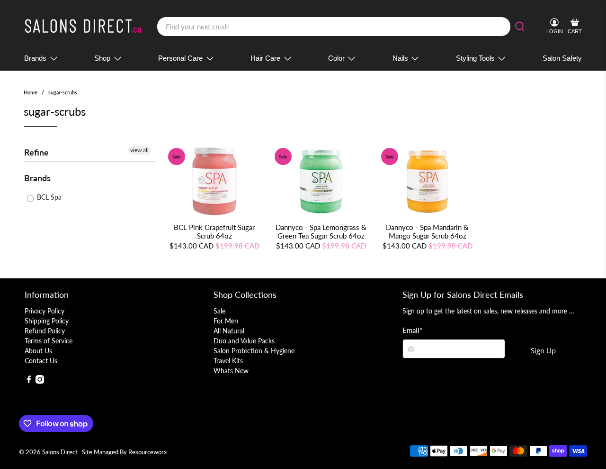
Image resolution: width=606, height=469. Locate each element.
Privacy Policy (44, 311)
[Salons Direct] (83, 27)
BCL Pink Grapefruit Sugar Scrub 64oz (214, 231)
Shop (102, 58)
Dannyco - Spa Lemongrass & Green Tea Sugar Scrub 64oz (321, 231)
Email (412, 330)
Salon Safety (562, 58)
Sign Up (543, 350)
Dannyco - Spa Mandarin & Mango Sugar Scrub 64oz (427, 231)
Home (30, 92)
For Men (226, 321)
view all (139, 150)
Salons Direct (60, 452)
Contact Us (41, 361)
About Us (38, 351)
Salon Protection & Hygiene (254, 351)
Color (336, 58)
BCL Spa (48, 197)
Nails (400, 58)
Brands (35, 58)
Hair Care (265, 58)
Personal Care (180, 58)
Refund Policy (45, 331)
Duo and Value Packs (244, 341)
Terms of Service (48, 341)
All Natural (229, 331)
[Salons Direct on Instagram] (40, 381)
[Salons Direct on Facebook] (29, 381)
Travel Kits (228, 361)
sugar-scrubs (62, 92)
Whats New (231, 371)
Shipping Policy (47, 321)
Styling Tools (475, 58)
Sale (219, 311)
